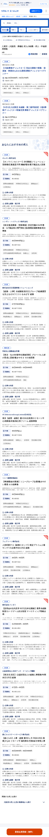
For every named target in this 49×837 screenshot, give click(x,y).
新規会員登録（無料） (24, 832)
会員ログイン (36, 11)
